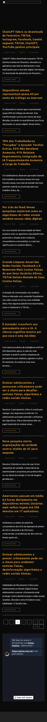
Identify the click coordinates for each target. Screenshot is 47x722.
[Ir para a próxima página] (41, 626)
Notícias (22, 52)
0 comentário (34, 52)
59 (35, 626)
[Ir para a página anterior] (6, 622)
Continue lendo (12, 79)
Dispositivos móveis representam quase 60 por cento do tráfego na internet (22, 94)
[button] (23, 20)
